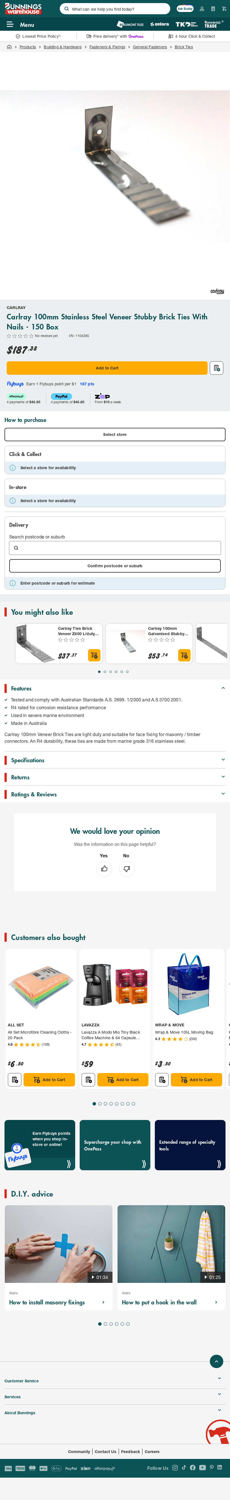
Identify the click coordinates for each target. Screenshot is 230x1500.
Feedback (130, 1451)
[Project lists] (213, 8)
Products (28, 46)
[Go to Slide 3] (110, 672)
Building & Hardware (62, 46)
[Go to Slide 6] (127, 672)
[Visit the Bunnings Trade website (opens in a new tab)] (213, 24)
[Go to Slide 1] (99, 672)
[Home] (9, 47)
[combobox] (115, 8)
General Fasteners (150, 46)
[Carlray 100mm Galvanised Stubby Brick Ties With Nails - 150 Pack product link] (125, 643)
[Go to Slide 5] (122, 672)
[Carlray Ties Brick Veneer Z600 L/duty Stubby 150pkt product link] (35, 643)
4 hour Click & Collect (195, 36)
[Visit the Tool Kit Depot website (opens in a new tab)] (187, 24)
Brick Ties (184, 46)
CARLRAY (16, 307)
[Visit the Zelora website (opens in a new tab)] (159, 24)
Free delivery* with (110, 36)
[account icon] (202, 8)
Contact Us (105, 1451)
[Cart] (224, 8)
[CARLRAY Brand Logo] (217, 291)
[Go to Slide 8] (133, 1103)
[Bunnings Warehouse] (23, 12)
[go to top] (216, 1361)
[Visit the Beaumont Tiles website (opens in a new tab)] (130, 24)
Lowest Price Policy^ (41, 36)
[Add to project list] (216, 368)
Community (79, 1451)
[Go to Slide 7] (128, 1103)
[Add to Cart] (94, 655)
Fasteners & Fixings (107, 46)
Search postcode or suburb (37, 536)
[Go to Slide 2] (105, 672)
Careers (152, 1451)
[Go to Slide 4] (116, 672)
